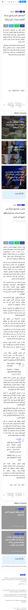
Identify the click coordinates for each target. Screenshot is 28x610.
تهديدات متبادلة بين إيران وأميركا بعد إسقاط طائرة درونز (14, 566)
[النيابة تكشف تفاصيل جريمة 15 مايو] (14, 152)
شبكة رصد (18, 455)
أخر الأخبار (21, 119)
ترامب (15, 485)
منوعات (17, 11)
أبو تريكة (12, 11)
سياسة (23, 205)
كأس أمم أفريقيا (15, 90)
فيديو (21, 11)
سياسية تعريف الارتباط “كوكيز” (21, 609)
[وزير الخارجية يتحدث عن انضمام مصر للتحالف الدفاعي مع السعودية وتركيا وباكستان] (14, 177)
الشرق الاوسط (21, 509)
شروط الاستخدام (23, 608)
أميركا (14, 205)
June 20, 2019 (16, 374)
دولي (11, 485)
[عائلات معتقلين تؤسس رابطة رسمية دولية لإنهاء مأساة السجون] (14, 127)
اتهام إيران (18, 439)
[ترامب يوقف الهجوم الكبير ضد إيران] (14, 517)
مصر (10, 90)
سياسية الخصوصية (16, 608)
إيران (19, 485)
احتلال (22, 534)
